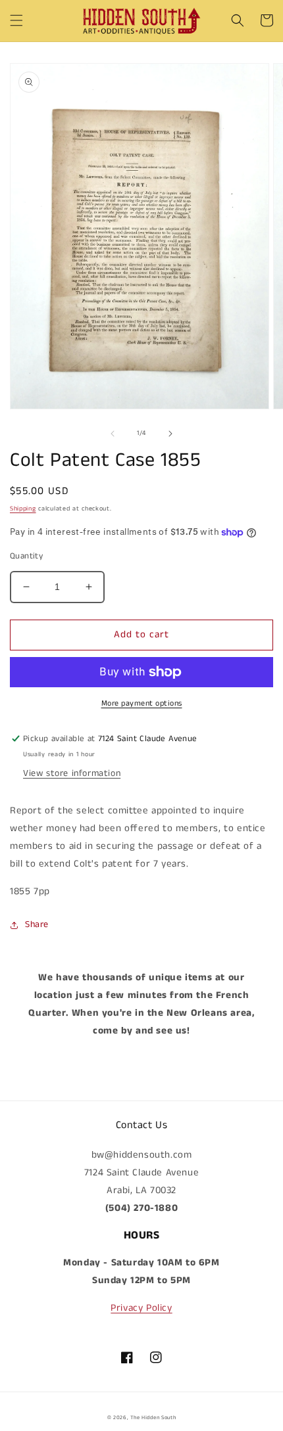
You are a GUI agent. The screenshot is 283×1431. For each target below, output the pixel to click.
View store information (71, 773)
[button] (16, 20)
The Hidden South (153, 1418)
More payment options (141, 703)
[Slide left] (112, 433)
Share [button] (37, 924)
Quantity (26, 556)
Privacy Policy (141, 1308)
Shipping (23, 508)
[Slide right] (170, 433)
